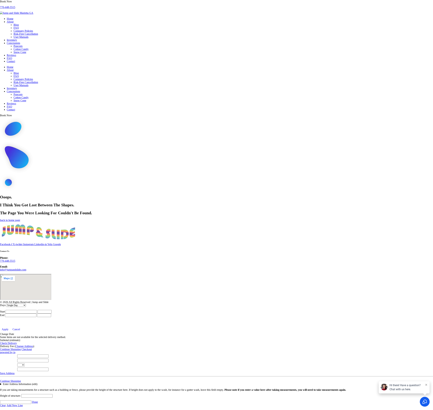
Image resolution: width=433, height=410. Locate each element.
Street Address (8, 356)
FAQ (16, 27)
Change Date (7, 334)
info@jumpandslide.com (13, 269)
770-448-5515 (7, 7)
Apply (5, 329)
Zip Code (6, 369)
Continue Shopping (10, 349)
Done (35, 402)
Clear (3, 405)
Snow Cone (20, 52)
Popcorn (18, 46)
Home (10, 18)
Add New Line (15, 405)
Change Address (24, 346)
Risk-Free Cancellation (26, 33)
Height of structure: (10, 395)
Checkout (26, 349)
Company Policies (23, 30)
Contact (11, 61)
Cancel (16, 329)
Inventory (12, 40)
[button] (6, 1)
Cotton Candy (21, 49)
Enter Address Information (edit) (20, 384)
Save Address (7, 373)
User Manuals (21, 36)
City (3, 360)
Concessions (13, 43)
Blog (16, 24)
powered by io (7, 352)
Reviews (11, 55)
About (10, 21)
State (3, 365)
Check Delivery (8, 343)
